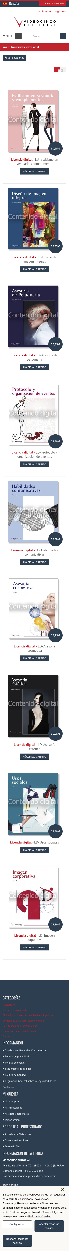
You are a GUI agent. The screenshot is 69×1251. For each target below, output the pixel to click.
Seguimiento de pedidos (18, 1068)
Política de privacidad (17, 1056)
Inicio (5, 47)
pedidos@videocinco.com (42, 1176)
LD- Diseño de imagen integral (34, 259)
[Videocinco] (34, 21)
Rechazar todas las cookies (17, 1240)
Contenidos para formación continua (23, 1020)
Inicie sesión (45, 11)
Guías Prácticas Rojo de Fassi (19, 1031)
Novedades (9, 1004)
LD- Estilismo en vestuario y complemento (34, 161)
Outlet (6, 1036)
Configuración (17, 1224)
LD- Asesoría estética (34, 747)
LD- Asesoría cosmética (34, 648)
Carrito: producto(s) (54, 3)
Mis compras (12, 1101)
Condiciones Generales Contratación (25, 1050)
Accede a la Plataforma (18, 1134)
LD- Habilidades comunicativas (34, 552)
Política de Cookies (39, 1216)
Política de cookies (15, 1062)
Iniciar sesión (12, 1119)
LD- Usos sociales (34, 842)
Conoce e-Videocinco (16, 1140)
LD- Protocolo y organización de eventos (35, 454)
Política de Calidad (15, 1074)
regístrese (60, 11)
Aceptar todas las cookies (49, 1225)
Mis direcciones (13, 1107)
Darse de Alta (12, 1146)
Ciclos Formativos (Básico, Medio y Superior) (28, 1015)
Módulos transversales (15, 1010)
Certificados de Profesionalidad (20, 1025)
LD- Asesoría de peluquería (35, 357)
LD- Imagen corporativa (34, 937)
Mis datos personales (17, 1113)
